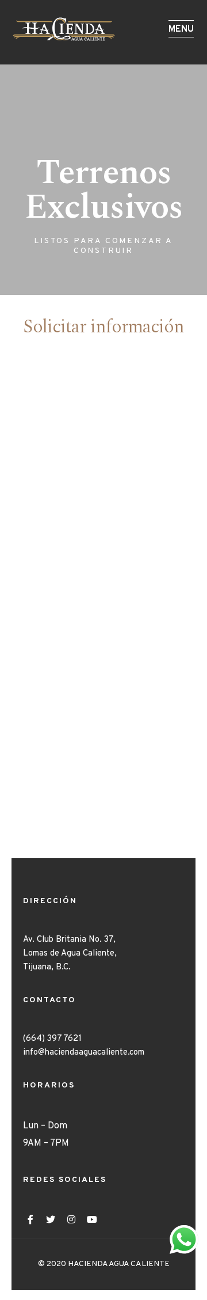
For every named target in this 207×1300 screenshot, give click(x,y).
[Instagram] (71, 1219)
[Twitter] (51, 1219)
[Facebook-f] (30, 1219)
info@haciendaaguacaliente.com (83, 1052)
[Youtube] (92, 1219)
